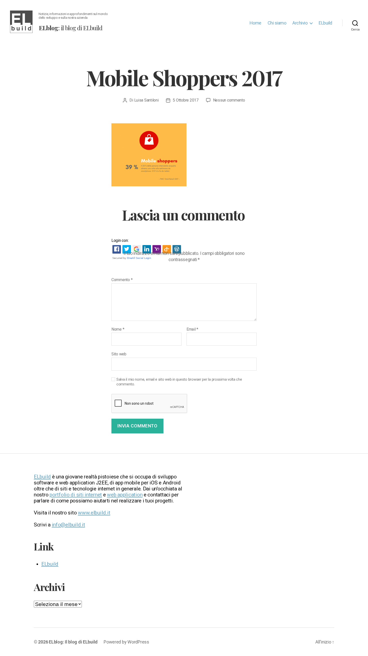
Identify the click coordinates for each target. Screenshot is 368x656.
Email (192, 329)
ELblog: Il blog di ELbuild (73, 641)
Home (255, 23)
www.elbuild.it (94, 513)
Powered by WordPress (126, 641)
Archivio (299, 23)
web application (124, 495)
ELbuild (325, 23)
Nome (117, 329)
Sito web (118, 354)
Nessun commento (229, 100)
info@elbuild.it (68, 525)
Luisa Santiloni (146, 100)
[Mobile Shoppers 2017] (184, 154)
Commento (121, 280)
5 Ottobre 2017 (185, 100)
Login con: (119, 240)
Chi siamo (277, 23)
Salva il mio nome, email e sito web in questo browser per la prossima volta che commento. (179, 381)
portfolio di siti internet (76, 495)
